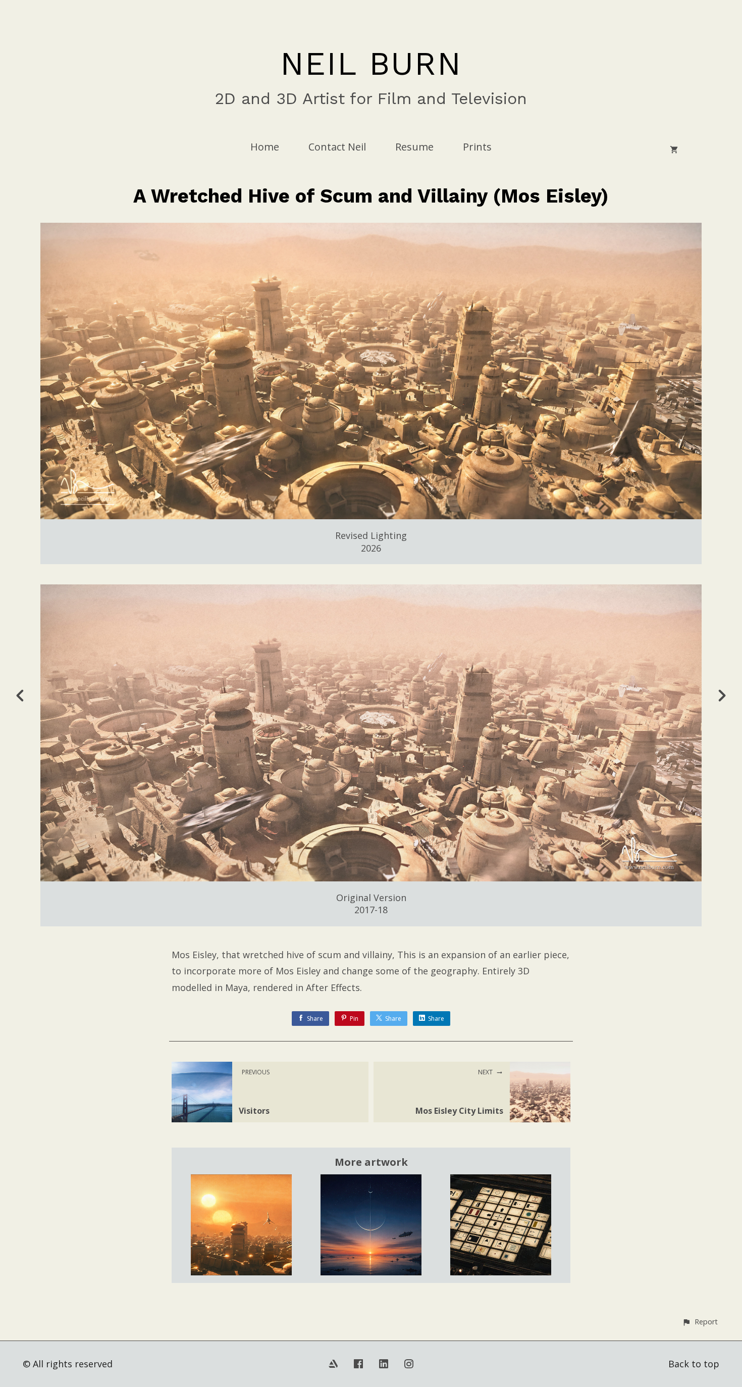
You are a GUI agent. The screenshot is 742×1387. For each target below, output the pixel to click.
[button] (700, 1321)
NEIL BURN (371, 63)
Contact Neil (337, 147)
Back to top (693, 1364)
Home (264, 147)
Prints (477, 147)
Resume (414, 147)
